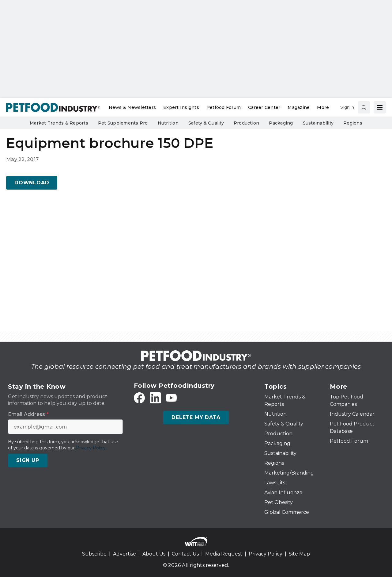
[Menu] (380, 107)
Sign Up (27, 460)
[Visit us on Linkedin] (155, 397)
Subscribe (94, 554)
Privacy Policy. (91, 448)
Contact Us (185, 554)
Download (31, 183)
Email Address (28, 414)
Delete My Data (196, 417)
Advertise (124, 554)
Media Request (223, 554)
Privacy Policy (265, 554)
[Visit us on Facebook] (139, 397)
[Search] (364, 107)
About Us (153, 554)
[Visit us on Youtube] (171, 397)
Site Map (299, 554)
